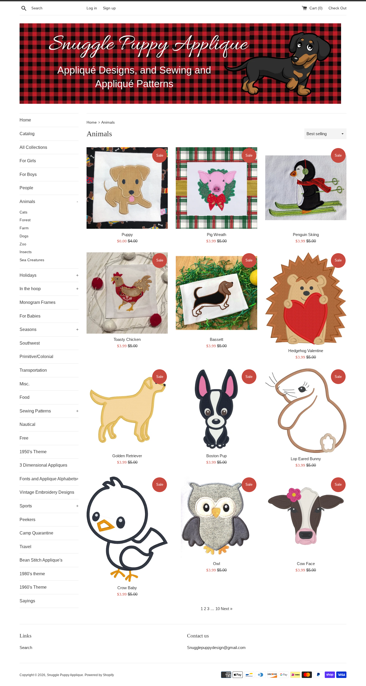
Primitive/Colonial (36, 356)
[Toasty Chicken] (127, 293)
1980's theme (32, 573)
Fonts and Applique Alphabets (49, 479)
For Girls (28, 160)
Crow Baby (127, 587)
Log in (92, 8)
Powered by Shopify (99, 675)
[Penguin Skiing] (305, 187)
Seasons (49, 329)
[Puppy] (127, 187)
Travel (25, 546)
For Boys (28, 174)
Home (25, 120)
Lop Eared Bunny (306, 458)
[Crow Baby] (127, 529)
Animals (49, 201)
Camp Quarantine (36, 533)
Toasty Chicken (127, 339)
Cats (23, 212)
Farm (24, 228)
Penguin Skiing (306, 234)
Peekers (27, 519)
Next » (226, 608)
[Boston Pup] (216, 409)
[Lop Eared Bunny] (305, 410)
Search (26, 647)
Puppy (127, 234)
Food (24, 397)
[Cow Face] (305, 517)
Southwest (30, 343)
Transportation (33, 370)
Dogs (24, 236)
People (26, 188)
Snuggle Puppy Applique (65, 675)
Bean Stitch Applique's (41, 560)
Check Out (337, 8)
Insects (26, 252)
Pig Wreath (216, 234)
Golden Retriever (127, 455)
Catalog (27, 133)
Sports (49, 506)
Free (24, 438)
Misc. (24, 384)
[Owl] (216, 517)
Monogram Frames (37, 302)
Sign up (109, 8)
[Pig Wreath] (216, 187)
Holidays (49, 275)
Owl (216, 563)
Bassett (216, 339)
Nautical (27, 424)
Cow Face (306, 563)
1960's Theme (33, 587)
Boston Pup (216, 455)
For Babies (30, 316)
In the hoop (49, 288)
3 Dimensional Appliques (43, 465)
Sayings (27, 601)
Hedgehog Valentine (305, 350)
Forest (25, 220)
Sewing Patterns (49, 411)
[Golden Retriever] (127, 409)
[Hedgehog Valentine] (305, 298)
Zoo (23, 244)
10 (217, 608)
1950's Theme (33, 451)
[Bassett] (216, 293)
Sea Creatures (32, 260)
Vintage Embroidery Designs (47, 492)
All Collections (33, 147)
